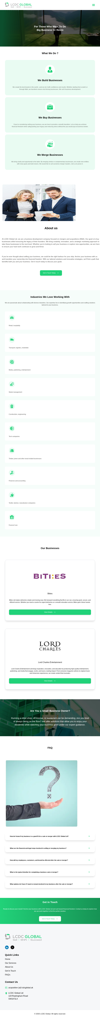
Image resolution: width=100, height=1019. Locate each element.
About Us (9, 967)
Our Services (10, 963)
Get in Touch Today (49, 273)
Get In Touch (10, 971)
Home (7, 959)
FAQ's (7, 975)
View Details (48, 612)
